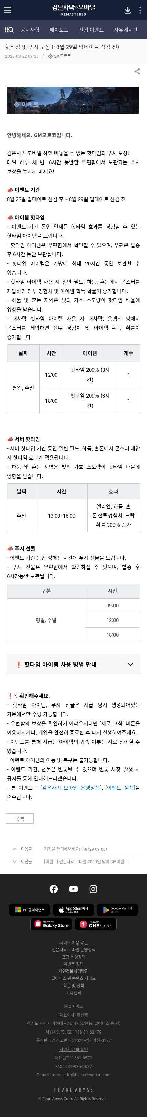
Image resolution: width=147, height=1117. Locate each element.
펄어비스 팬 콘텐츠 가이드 (73, 978)
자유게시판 (126, 29)
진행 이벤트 (91, 29)
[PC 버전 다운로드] (127, 10)
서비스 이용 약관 (73, 943)
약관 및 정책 (73, 985)
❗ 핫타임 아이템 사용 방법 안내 (56, 664)
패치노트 (59, 29)
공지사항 (30, 29)
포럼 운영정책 (73, 957)
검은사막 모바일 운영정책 (73, 950)
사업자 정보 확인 (73, 1049)
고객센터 (73, 993)
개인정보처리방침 (73, 971)
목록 (20, 818)
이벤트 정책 (73, 964)
